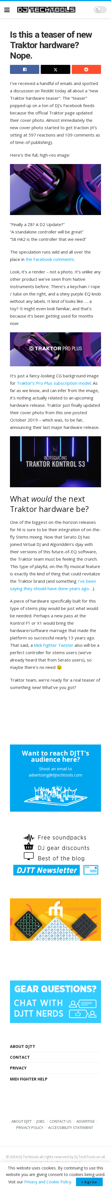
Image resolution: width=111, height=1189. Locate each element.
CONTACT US (60, 1121)
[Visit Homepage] (51, 10)
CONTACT (20, 1057)
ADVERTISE (85, 1121)
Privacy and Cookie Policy (47, 1181)
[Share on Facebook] (24, 69)
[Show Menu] (7, 9)
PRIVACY (18, 1068)
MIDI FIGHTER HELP (29, 1079)
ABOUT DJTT (22, 1046)
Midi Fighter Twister (53, 645)
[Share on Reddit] (86, 69)
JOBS (40, 1121)
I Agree (89, 1181)
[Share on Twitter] (55, 69)
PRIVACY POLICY (29, 1127)
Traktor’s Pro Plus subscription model (54, 383)
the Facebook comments (50, 259)
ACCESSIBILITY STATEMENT (70, 1127)
